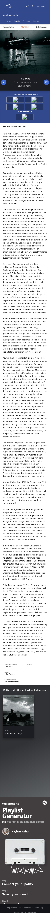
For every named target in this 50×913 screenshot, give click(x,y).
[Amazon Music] (34, 100)
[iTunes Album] (34, 107)
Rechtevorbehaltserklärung (31, 907)
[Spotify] (15, 107)
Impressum (12, 907)
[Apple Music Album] (15, 100)
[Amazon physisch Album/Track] (25, 117)
